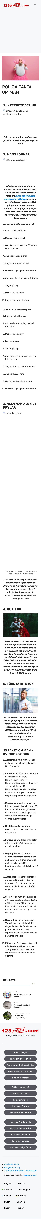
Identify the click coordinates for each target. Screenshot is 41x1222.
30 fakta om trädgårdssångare (21, 1017)
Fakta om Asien (20, 1100)
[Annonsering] (20, 32)
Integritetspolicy (12, 1167)
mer (33, 984)
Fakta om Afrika (20, 1093)
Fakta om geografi (20, 1087)
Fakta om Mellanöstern (20, 1112)
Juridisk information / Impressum (20, 1170)
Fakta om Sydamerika (20, 1128)
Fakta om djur (20, 1052)
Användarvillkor (11, 1164)
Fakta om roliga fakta (20, 1147)
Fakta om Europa (20, 1106)
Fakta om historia (20, 1141)
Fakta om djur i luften (20, 1059)
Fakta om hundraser (20, 1077)
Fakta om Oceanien (20, 1134)
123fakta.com (30, 1175)
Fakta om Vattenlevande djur (20, 1065)
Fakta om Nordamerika (21, 1122)
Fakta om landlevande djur (20, 1071)
